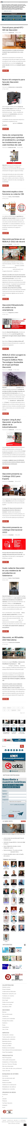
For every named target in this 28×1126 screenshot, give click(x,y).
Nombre (4, 790)
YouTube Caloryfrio (7, 1103)
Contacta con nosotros (8, 995)
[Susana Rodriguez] (21, 873)
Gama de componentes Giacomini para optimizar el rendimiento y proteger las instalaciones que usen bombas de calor (13, 140)
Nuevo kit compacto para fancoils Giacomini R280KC (13, 82)
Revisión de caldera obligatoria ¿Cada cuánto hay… (13, 834)
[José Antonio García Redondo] (6, 910)
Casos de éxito (6, 1070)
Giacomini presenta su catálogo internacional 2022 (12, 529)
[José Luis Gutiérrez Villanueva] (13, 891)
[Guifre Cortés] (13, 873)
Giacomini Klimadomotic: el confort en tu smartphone (13, 307)
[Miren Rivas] (13, 928)
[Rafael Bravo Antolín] (6, 919)
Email (4, 796)
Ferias (3, 1025)
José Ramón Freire (14, 923)
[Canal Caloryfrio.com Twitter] (8, 750)
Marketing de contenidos (8, 1039)
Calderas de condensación (9, 1084)
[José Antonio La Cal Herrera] (13, 910)
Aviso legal (5, 1000)
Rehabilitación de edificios (9, 1087)
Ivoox (3, 1107)
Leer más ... (5, 70)
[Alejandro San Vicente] (13, 882)
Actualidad (11, 481)
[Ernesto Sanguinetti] (6, 891)
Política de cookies (7, 1004)
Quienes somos (6, 987)
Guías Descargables (7, 1052)
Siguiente (14, 710)
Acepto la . (17, 804)
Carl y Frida (5, 1029)
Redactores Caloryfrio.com (9, 993)
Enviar (11, 815)
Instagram (4, 1105)
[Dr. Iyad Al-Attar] (21, 928)
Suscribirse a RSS (6, 1006)
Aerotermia (5, 1076)
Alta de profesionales (7, 1066)
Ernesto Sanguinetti (6, 896)
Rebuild (10, 244)
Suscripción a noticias (7, 1035)
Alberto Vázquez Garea (14, 905)
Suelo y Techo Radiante (14, 196)
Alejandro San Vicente (13, 886)
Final (19, 710)
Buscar (22, 746)
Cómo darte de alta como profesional (12, 1068)
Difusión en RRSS (6, 1045)
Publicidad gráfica (7, 1043)
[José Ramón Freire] (13, 919)
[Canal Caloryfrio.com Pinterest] (20, 750)
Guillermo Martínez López (6, 868)
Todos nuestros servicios (8, 1037)
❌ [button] (27, 3)
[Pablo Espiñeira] (21, 919)
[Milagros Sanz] (21, 910)
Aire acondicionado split (8, 1078)
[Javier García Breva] (6, 882)
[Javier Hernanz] (21, 882)
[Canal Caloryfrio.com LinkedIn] (11, 750)
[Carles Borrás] (6, 900)
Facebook (5, 1094)
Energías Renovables (7, 1020)
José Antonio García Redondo (6, 914)
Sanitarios (4, 1023)
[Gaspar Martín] (6, 928)
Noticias (4, 1012)
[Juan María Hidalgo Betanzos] (6, 873)
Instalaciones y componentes (15, 87)
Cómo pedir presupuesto (8, 1059)
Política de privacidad (7, 1002)
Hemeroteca (5, 1027)
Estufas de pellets (6, 1082)
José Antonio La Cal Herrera (14, 914)
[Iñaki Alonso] (21, 891)
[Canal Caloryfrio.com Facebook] (6, 750)
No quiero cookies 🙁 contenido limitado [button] (14, 19)
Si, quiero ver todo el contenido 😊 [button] (13, 16)
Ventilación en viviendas (8, 1089)
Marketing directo (6, 1041)
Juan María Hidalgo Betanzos (6, 877)
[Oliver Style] (21, 900)
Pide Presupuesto (7, 1057)
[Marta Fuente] (13, 864)
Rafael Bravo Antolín (6, 923)
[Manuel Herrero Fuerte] (6, 937)
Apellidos (4, 793)
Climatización (5, 1080)
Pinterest (4, 1101)
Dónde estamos (6, 998)
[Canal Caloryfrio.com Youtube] (14, 750)
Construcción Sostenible (14, 642)
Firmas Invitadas (6, 989)
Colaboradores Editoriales (9, 991)
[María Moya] (21, 864)
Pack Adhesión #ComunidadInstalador (12, 1050)
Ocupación (5, 799)
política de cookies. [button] (8, 11)
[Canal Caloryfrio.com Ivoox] (22, 750)
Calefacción (11, 32)
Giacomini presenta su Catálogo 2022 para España (12, 476)
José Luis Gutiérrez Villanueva (14, 896)
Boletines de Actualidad (8, 1047)
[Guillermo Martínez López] (6, 864)
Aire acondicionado (7, 1014)
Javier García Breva (6, 886)
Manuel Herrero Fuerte (6, 941)
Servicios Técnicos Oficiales (9, 1064)
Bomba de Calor (12, 147)
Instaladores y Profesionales (9, 1062)
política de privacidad (19, 804)
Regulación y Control (13, 312)
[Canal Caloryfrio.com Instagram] (17, 750)
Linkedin (4, 1098)
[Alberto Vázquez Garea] (13, 900)
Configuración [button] (14, 13)
